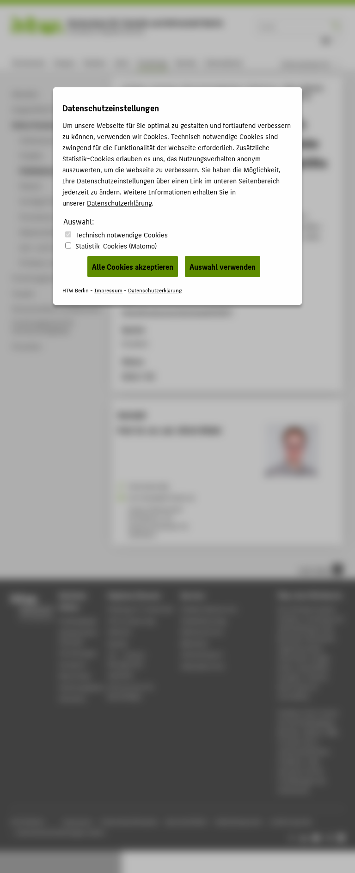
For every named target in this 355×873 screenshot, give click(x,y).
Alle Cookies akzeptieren (132, 267)
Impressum (108, 289)
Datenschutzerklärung (119, 202)
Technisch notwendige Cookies (121, 234)
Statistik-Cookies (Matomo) (116, 245)
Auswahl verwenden (223, 267)
